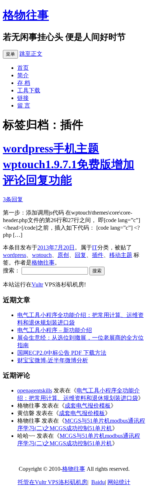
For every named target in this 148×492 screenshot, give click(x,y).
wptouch (42, 255)
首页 (23, 68)
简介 (23, 75)
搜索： (11, 270)
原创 (63, 255)
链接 (23, 98)
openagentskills (34, 390)
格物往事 (26, 15)
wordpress (14, 255)
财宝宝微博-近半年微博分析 (52, 360)
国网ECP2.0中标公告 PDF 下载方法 (61, 353)
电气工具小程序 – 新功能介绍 (54, 330)
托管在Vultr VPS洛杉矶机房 (52, 482)
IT (94, 247)
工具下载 (28, 90)
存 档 (23, 83)
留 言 (23, 105)
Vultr (37, 284)
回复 (80, 255)
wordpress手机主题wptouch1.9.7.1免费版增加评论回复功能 (68, 164)
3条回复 (13, 199)
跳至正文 (30, 54)
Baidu (98, 482)
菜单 (10, 54)
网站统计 (118, 482)
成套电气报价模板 (88, 406)
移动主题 (120, 255)
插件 (97, 255)
